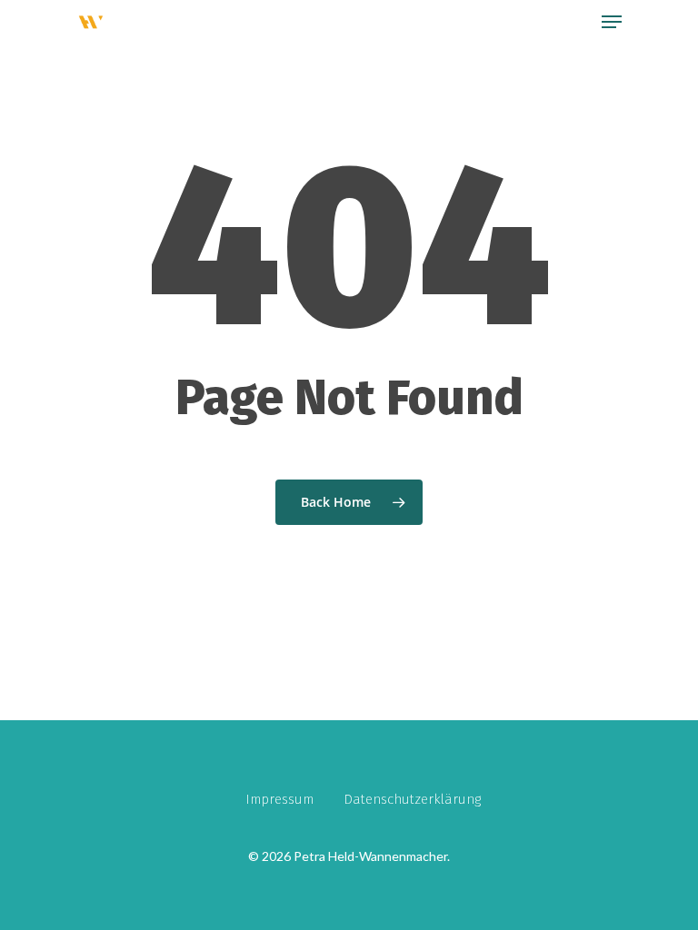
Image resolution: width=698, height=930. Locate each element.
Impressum (279, 799)
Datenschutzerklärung (412, 799)
